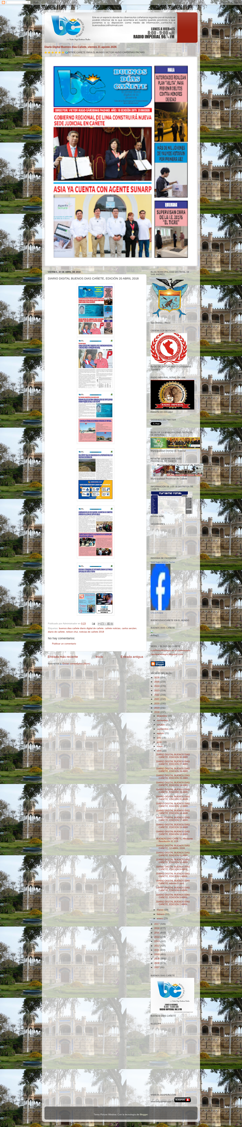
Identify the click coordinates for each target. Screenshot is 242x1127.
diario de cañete (56, 632)
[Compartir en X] (105, 623)
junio (159, 742)
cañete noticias (113, 628)
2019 (157, 708)
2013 (157, 941)
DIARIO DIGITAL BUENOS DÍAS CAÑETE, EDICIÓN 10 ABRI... (173, 861)
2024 (157, 686)
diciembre (162, 716)
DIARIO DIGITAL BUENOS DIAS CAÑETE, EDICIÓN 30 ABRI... (173, 755)
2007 (157, 967)
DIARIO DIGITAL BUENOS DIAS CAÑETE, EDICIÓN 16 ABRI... (173, 826)
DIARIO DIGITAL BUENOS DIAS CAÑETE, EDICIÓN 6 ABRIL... (173, 875)
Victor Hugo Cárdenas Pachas (163, 562)
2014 (157, 937)
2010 (157, 954)
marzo (160, 910)
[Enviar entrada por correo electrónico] (93, 623)
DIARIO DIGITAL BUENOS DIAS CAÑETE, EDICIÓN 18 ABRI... (173, 812)
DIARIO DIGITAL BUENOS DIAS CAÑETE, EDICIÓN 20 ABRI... (173, 797)
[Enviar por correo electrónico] (99, 623)
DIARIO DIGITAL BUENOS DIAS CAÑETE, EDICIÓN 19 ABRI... (173, 804)
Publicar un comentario (64, 643)
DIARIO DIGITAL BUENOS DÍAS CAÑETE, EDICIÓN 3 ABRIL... (173, 896)
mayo (160, 746)
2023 (157, 690)
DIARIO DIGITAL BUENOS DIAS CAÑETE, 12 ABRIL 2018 (173, 846)
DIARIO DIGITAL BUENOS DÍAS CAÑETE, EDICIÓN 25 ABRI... (173, 776)
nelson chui (72, 632)
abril (159, 751)
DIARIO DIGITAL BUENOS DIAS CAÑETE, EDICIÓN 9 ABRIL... (173, 868)
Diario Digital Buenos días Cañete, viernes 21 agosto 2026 (80, 47)
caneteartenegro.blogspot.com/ (167, 654)
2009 (157, 959)
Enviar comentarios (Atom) (76, 663)
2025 (157, 682)
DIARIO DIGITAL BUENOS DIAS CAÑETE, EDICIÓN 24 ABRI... (173, 783)
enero (160, 918)
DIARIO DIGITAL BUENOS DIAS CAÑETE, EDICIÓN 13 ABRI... (173, 832)
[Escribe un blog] (102, 623)
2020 (157, 703)
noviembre (163, 720)
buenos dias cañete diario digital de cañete (81, 628)
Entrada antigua (132, 656)
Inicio (99, 656)
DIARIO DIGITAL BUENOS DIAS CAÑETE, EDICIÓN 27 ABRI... (173, 762)
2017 (157, 924)
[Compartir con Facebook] (108, 623)
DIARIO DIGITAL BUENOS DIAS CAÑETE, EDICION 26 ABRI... (173, 769)
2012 (157, 946)
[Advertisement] (165, 1075)
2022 (157, 695)
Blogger (144, 1114)
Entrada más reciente (63, 656)
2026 (157, 677)
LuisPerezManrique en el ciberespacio (170, 650)
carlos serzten (129, 628)
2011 (157, 950)
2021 (157, 699)
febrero (161, 914)
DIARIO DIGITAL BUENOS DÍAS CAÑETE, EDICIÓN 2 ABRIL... (173, 903)
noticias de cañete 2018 (91, 632)
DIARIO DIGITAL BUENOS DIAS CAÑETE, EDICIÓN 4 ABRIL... (173, 889)
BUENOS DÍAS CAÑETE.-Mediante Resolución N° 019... (174, 840)
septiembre (163, 729)
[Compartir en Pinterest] (111, 623)
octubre (161, 724)
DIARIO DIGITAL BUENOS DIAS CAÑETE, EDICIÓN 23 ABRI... (173, 790)
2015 (157, 932)
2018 (157, 712)
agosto (161, 733)
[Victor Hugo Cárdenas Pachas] (160, 609)
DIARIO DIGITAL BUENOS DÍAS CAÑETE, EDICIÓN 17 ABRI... (173, 818)
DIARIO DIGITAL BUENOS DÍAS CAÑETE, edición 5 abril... (173, 882)
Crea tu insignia (157, 613)
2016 (157, 928)
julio (159, 737)
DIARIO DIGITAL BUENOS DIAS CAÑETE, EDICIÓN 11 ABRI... (173, 854)
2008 (157, 963)
